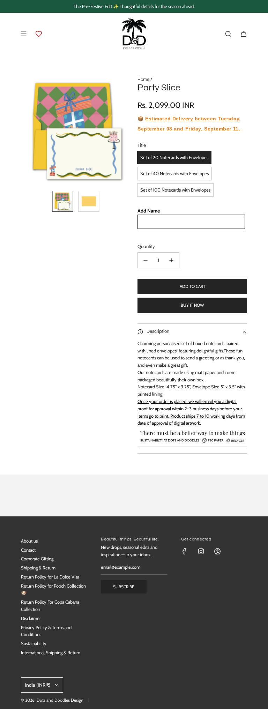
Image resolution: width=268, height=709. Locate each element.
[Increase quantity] (171, 260)
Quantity (146, 246)
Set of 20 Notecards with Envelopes (174, 157)
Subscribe (123, 586)
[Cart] (243, 34)
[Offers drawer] (38, 34)
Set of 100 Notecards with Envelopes (175, 190)
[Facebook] (184, 551)
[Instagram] (201, 551)
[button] (26, 130)
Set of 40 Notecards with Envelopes (174, 173)
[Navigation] (23, 34)
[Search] (228, 34)
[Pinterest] (217, 551)
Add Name (148, 211)
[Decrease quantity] (145, 260)
